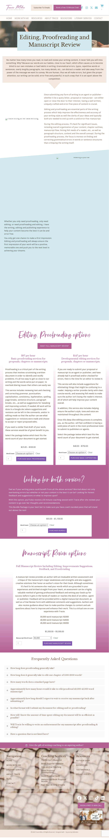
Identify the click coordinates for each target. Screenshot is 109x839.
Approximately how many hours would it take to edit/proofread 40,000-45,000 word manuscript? (52, 690)
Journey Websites (73, 832)
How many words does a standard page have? (32, 682)
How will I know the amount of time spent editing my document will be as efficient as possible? (52, 716)
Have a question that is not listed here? (29, 734)
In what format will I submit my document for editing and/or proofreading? (48, 708)
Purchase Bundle (57, 530)
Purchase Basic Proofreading (31, 459)
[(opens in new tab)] (91, 816)
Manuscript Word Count (24, 638)
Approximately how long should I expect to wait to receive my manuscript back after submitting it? (52, 699)
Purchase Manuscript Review (57, 643)
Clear (38, 453)
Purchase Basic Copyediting (83, 458)
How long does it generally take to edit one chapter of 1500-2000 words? (46, 675)
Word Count (10, 453)
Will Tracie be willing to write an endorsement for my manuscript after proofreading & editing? (54, 725)
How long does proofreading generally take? (32, 668)
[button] (82, 8)
